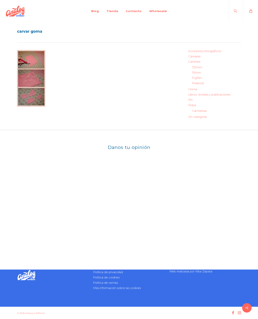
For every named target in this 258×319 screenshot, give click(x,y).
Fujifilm (197, 78)
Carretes (194, 61)
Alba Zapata (203, 271)
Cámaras (194, 56)
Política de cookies (106, 277)
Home (192, 89)
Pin (190, 100)
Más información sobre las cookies (117, 288)
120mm (197, 67)
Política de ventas (105, 282)
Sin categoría (197, 117)
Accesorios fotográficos (204, 51)
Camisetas (199, 110)
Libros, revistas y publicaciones (209, 94)
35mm (196, 72)
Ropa (192, 105)
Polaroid (198, 83)
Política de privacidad (108, 272)
